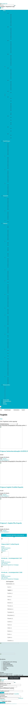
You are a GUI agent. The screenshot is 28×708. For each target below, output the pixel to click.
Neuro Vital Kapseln (14, 310)
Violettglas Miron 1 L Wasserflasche (17, 111)
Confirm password (4, 691)
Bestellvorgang (6, 663)
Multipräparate (15, 48)
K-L (7, 280)
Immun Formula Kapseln (15, 276)
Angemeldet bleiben (6, 701)
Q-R (7, 326)
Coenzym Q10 (15, 21)
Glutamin (9, 618)
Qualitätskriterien (7, 401)
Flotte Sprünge (15, 74)
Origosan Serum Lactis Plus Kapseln (17, 343)
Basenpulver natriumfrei (14, 238)
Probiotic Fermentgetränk (15, 323)
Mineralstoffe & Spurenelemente (19, 47)
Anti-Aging (14, 14)
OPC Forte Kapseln (13, 319)
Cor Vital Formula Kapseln (15, 253)
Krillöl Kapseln (15, 78)
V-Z (7, 357)
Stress (13, 61)
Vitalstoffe (8, 66)
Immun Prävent (12, 278)
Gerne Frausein (15, 76)
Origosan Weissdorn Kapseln (16, 379)
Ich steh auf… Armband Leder (19, 103)
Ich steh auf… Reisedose (18, 109)
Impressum (5, 668)
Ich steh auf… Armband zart (18, 105)
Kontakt (5, 404)
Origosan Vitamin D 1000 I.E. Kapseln (18, 365)
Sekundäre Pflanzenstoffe (18, 59)
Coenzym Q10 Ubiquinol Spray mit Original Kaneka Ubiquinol (17, 251)
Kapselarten (9, 391)
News (4, 402)
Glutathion (9, 640)
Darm (13, 22)
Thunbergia (14, 87)
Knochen (14, 39)
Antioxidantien (15, 16)
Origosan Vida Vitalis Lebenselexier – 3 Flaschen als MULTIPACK (18, 359)
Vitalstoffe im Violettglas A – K (16, 68)
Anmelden (2, 702)
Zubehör (8, 95)
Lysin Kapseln (12, 293)
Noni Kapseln (12, 313)
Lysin (8, 587)
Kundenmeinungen (10, 386)
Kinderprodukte (15, 37)
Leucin (8, 596)
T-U (7, 349)
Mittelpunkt (14, 84)
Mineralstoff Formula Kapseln (16, 301)
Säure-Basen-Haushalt (17, 58)
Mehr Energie (15, 44)
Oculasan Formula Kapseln (15, 316)
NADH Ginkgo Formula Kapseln (17, 309)
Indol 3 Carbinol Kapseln (15, 279)
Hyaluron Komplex (16, 77)
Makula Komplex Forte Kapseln (13, 398)
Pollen (13, 55)
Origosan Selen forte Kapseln (16, 342)
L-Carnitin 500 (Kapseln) (15, 286)
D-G (7, 257)
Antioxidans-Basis (16, 69)
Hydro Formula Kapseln (14, 275)
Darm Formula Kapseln (14, 258)
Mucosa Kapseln (13, 305)
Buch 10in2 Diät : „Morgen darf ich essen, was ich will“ (19, 118)
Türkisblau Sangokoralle (18, 89)
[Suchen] (14, 5)
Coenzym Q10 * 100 (17, 73)
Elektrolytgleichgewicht (17, 24)
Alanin (8, 628)
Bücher (10, 116)
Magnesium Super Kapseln (15, 295)
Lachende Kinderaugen (17, 81)
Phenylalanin (10, 615)
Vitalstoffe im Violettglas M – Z (16, 80)
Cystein (9, 637)
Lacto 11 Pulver (12, 288)
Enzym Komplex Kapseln (15, 263)
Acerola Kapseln (13, 226)
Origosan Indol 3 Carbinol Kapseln (10, 544)
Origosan (5, 223)
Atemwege (14, 17)
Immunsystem (15, 35)
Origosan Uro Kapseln (14, 356)
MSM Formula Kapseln (14, 302)
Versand (4, 458)
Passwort (7, 688)
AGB (4, 670)
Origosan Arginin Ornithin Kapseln (11, 487)
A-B (7, 224)
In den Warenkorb (4, 460)
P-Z (10, 54)
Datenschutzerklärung (8, 666)
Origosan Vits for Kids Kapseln (16, 375)
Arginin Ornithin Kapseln (15, 235)
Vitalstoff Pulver (13, 91)
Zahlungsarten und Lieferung (10, 661)
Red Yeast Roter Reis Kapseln (16, 328)
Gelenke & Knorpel (16, 31)
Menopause (14, 46)
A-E (10, 13)
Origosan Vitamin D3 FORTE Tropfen (18, 367)
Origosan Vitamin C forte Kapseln (17, 364)
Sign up (2, 692)
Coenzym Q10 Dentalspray (15, 249)
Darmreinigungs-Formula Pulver (16, 260)
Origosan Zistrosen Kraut (15, 383)
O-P (7, 315)
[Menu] (0, 406)
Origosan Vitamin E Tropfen (15, 371)
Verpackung (9, 394)
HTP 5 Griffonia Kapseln (15, 272)
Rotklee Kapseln (13, 332)
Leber (13, 41)
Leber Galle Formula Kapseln (16, 290)
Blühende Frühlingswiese (18, 72)
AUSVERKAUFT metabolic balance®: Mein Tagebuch (19, 124)
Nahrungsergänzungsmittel (12, 393)
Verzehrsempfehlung (11, 389)
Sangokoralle (15, 56)
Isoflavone (14, 36)
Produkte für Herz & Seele (15, 97)
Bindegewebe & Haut (17, 20)
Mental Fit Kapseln (13, 298)
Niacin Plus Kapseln (14, 312)
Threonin (9, 605)
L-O (10, 40)
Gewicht (14, 32)
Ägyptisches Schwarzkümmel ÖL (17, 230)
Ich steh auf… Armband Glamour (20, 106)
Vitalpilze (14, 62)
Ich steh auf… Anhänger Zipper (19, 107)
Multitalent (14, 85)
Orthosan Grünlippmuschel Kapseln (17, 320)
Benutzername (3, 685)
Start (1, 409)
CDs (10, 127)
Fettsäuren (14, 28)
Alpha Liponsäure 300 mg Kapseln (17, 231)
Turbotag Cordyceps (17, 88)
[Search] (0, 408)
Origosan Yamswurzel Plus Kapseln (17, 380)
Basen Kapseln (12, 237)
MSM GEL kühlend (13, 303)
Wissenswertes (6, 385)
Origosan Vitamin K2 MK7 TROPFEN (18, 373)
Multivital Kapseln (13, 306)
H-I (7, 269)
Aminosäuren (16, 409)
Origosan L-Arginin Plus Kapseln (11, 523)
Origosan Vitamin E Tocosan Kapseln (18, 369)
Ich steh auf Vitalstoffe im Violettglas (10, 565)
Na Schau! (14, 92)
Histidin (9, 631)
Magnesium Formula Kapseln (13, 397)
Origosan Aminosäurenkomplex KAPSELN (14, 451)
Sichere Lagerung (10, 390)
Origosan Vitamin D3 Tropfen (16, 368)
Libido (13, 43)
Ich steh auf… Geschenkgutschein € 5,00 (18, 138)
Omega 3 (14, 51)
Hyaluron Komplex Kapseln (15, 273)
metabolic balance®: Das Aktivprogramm (18, 120)
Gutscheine (11, 133)
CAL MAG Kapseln (14, 242)
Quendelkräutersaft (13, 327)
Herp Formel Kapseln (14, 271)
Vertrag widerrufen (14, 678)
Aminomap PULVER (14, 234)
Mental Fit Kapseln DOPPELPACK (17, 299)
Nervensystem (15, 50)
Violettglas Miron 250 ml (18, 114)
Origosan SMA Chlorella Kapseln (17, 345)
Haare (13, 33)
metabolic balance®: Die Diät (19, 122)
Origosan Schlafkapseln (14, 335)
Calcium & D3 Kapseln (14, 243)
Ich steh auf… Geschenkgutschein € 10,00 (18, 136)
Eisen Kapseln (12, 261)
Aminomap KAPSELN (14, 232)
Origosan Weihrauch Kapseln (16, 377)
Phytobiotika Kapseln (14, 321)
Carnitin (9, 621)
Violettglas (8, 387)
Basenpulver (15, 18)
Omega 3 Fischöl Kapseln (15, 317)
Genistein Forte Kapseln (14, 264)
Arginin (9, 590)
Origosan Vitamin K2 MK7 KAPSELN (18, 372)
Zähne (13, 65)
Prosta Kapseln (12, 324)
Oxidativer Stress (16, 52)
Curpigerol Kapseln (13, 256)
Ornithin (9, 593)
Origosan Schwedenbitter (15, 339)
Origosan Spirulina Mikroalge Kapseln (18, 346)
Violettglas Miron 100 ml (18, 113)
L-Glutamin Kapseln (14, 287)
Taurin (8, 624)
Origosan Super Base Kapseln (16, 347)
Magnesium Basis (16, 83)
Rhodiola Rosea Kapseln (15, 331)
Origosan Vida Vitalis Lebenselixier (17, 361)
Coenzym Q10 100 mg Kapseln (16, 248)
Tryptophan (9, 612)
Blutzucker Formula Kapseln (16, 239)
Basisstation (15, 70)
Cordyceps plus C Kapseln (15, 254)
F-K (10, 26)
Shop (4, 10)
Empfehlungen (9, 11)
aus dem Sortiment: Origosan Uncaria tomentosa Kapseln (18, 354)
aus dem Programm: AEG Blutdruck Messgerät (18, 99)
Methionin (9, 609)
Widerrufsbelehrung (7, 664)
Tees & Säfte (9, 94)
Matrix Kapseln (12, 297)
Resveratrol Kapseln (14, 330)
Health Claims (9, 395)
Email (1, 686)
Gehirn (13, 29)
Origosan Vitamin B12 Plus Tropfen (17, 362)
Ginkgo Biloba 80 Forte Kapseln (16, 265)
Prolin (8, 634)
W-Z (7, 376)
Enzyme (14, 25)
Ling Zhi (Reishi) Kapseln (15, 291)
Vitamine (14, 63)
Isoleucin (9, 602)
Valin (8, 599)
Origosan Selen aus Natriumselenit (17, 341)
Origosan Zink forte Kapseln (15, 382)
